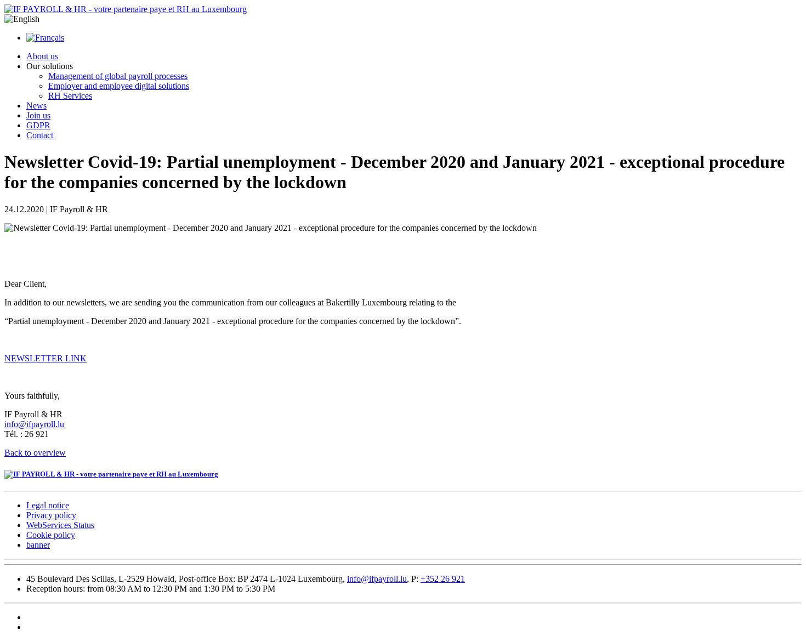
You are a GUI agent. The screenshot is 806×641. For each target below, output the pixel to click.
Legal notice (47, 505)
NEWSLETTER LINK (45, 358)
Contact (39, 135)
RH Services (70, 95)
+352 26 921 (443, 578)
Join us (38, 115)
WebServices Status (60, 525)
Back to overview (35, 452)
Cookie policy (50, 535)
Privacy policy (51, 515)
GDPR (38, 125)
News (36, 105)
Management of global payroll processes (118, 76)
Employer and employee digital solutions (118, 85)
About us (42, 56)
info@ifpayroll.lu (34, 424)
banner (38, 544)
